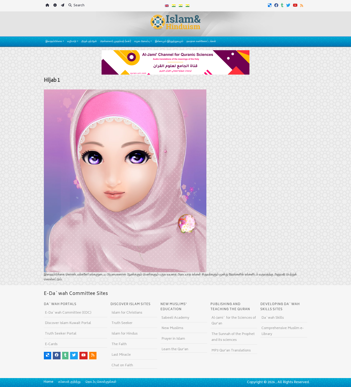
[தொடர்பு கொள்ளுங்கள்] (63, 6)
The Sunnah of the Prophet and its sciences (233, 337)
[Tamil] (187, 6)
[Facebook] (276, 5)
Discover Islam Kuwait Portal (68, 323)
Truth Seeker (122, 323)
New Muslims (172, 328)
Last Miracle (121, 355)
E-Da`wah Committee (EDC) (68, 313)
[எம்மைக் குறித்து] (55, 6)
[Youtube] (296, 5)
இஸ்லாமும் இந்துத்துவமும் (169, 41)
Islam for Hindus (125, 334)
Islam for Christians (127, 313)
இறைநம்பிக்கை (54, 41)
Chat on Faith (122, 365)
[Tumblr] (283, 5)
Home (48, 382)
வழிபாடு (71, 41)
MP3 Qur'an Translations (231, 350)
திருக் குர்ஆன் (89, 41)
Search (78, 5)
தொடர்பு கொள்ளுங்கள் (101, 382)
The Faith (119, 344)
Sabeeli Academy (175, 318)
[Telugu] (180, 6)
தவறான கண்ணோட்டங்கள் (201, 41)
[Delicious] (270, 5)
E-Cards (51, 344)
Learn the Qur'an (174, 349)
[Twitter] (288, 5)
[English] (166, 6)
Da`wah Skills (272, 318)
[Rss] (302, 5)
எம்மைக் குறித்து (69, 382)
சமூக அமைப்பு (142, 41)
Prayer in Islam (173, 339)
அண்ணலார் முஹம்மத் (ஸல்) (115, 41)
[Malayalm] (173, 6)
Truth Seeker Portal (60, 334)
